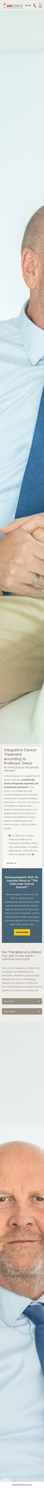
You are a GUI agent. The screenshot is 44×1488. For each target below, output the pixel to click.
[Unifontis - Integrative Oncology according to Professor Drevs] (12, 5)
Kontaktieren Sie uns (22, 1485)
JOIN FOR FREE (22, 932)
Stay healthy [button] (10, 1011)
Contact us (11, 863)
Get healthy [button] (9, 1001)
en (29, 5)
